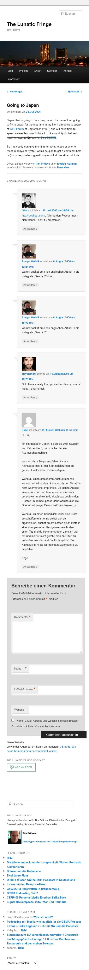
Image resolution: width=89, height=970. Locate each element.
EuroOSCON (48, 137)
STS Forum (17, 129)
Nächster (75, 91)
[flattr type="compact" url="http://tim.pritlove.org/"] (50, 841)
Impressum (14, 79)
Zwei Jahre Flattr (17, 875)
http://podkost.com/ (33, 215)
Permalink (63, 167)
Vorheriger (14, 91)
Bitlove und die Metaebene (24, 871)
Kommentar (22, 617)
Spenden (52, 70)
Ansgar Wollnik (31, 261)
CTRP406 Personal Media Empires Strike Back (36, 897)
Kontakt (68, 70)
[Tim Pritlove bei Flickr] (33, 839)
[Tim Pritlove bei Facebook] (45, 839)
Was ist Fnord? (43, 917)
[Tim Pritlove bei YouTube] (37, 839)
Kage (25, 430)
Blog (10, 70)
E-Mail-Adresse (24, 689)
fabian (25, 210)
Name (20, 668)
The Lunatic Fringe (29, 23)
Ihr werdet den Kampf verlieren (26, 884)
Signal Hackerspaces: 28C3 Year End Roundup (36, 902)
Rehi (10, 858)
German (72, 163)
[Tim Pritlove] (15, 843)
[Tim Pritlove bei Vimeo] (29, 839)
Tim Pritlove (43, 163)
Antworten (30, 228)
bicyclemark (29, 373)
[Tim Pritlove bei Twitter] (25, 839)
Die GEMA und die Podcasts (60, 926)
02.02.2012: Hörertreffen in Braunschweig (33, 889)
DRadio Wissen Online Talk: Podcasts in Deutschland (41, 880)
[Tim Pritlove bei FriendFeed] (41, 839)
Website (19, 709)
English (61, 163)
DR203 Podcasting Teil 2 (22, 893)
